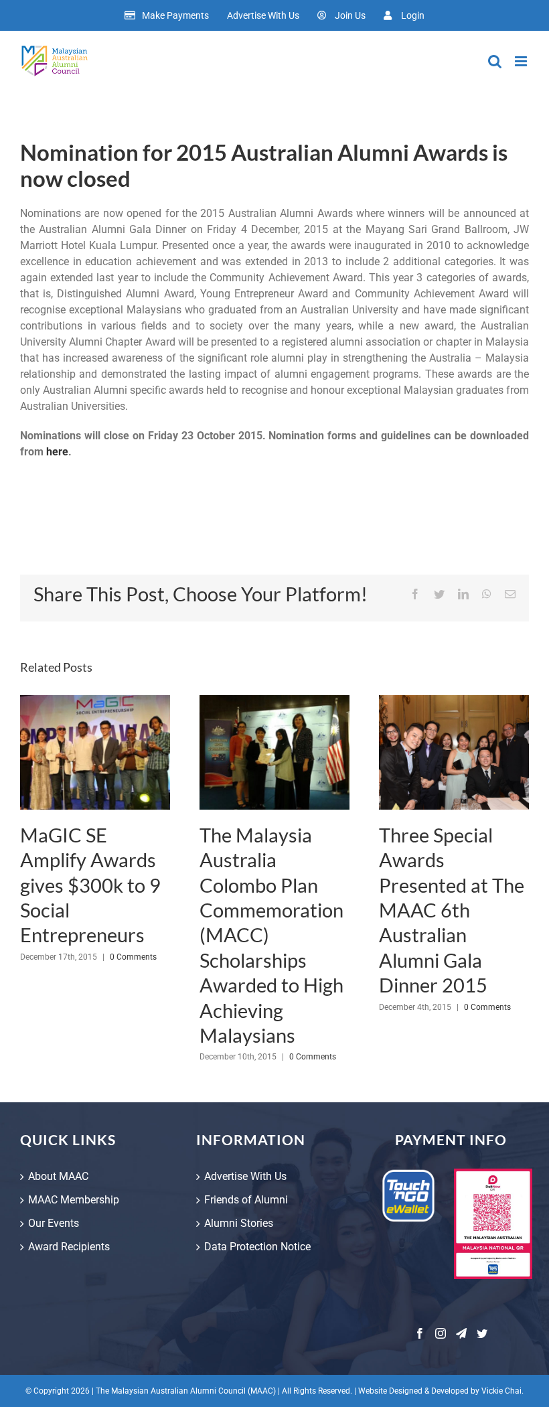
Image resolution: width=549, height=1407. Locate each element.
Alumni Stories (238, 1223)
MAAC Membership (73, 1199)
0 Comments (133, 957)
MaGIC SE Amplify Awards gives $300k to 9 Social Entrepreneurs (90, 885)
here (57, 451)
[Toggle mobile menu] (522, 61)
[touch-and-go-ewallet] (408, 1173)
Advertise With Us (245, 1176)
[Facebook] (419, 1333)
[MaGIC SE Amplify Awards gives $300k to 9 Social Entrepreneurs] (95, 752)
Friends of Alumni (246, 1199)
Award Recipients (69, 1246)
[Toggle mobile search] (494, 61)
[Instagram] (440, 1333)
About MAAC (58, 1176)
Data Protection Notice (257, 1246)
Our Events (53, 1223)
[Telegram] (461, 1333)
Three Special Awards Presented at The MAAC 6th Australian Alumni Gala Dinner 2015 (451, 910)
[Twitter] (482, 1333)
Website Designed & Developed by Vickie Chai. (441, 1391)
